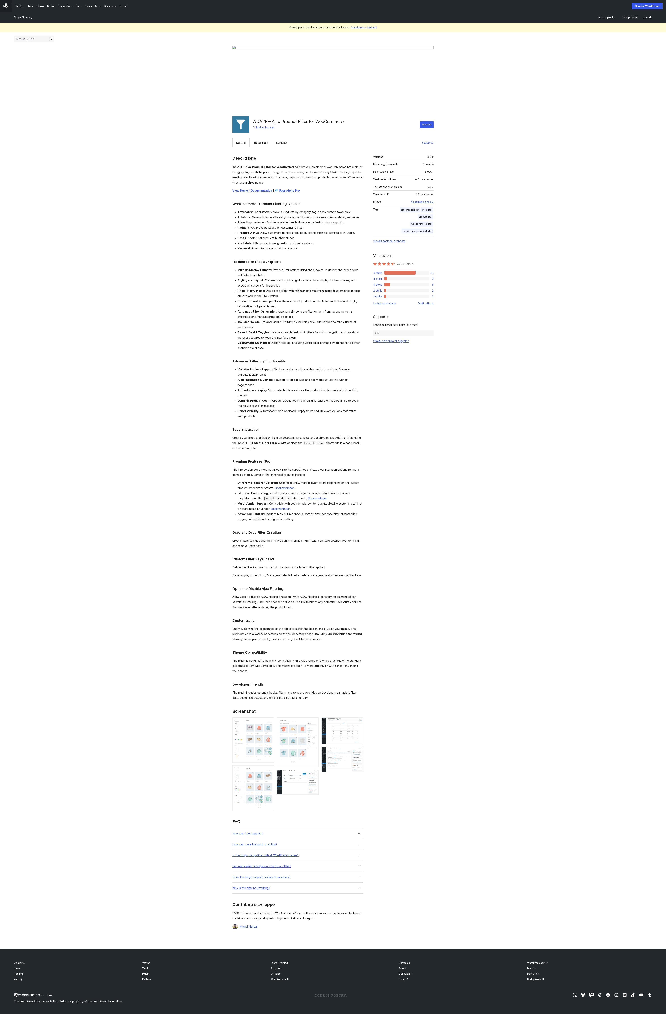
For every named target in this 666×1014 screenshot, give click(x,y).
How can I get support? (247, 833)
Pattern (146, 979)
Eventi (402, 968)
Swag (403, 979)
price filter (427, 210)
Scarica (426, 124)
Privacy (18, 979)
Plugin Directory (23, 17)
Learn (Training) (280, 962)
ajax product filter (410, 210)
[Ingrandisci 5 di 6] (358, 722)
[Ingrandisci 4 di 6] (314, 774)
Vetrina (146, 962)
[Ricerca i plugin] (50, 39)
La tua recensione (384, 303)
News (17, 968)
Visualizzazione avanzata (389, 241)
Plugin (145, 973)
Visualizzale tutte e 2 (422, 201)
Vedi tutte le (426, 303)
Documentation (284, 488)
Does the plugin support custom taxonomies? (261, 877)
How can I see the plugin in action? (254, 844)
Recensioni (261, 142)
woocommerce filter (421, 224)
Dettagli (241, 142)
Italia (49, 995)
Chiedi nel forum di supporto (391, 341)
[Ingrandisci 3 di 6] (314, 722)
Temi (145, 968)
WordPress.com (537, 962)
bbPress (533, 973)
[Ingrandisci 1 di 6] (269, 722)
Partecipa (404, 962)
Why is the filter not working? (251, 888)
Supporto (428, 142)
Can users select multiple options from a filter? (261, 866)
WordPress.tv (280, 979)
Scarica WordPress (647, 6)
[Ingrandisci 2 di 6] (269, 770)
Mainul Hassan (265, 127)
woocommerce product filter (417, 231)
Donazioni (406, 973)
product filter (425, 216)
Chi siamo (19, 962)
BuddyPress (535, 979)
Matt (531, 968)
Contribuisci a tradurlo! (364, 27)
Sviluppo (281, 142)
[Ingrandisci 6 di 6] (358, 751)
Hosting (18, 973)
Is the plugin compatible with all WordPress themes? (265, 855)
